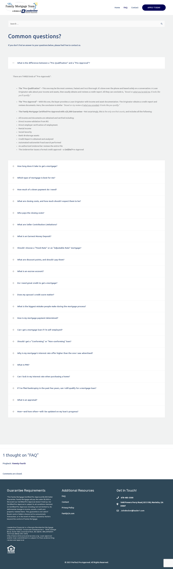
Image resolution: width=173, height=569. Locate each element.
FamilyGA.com (68, 513)
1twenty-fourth (19, 463)
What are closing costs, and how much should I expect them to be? (49, 201)
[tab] (86, 63)
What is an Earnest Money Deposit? (34, 236)
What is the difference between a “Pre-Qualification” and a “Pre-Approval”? (53, 63)
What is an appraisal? (27, 400)
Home (117, 7)
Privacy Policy (68, 508)
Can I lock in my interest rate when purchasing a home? (43, 376)
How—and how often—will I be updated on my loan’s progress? (47, 411)
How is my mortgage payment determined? (37, 318)
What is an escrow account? (30, 271)
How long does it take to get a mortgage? (37, 166)
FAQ (125, 7)
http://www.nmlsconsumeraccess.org (23, 536)
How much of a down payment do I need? (37, 189)
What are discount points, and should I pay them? (40, 259)
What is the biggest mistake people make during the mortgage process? (51, 306)
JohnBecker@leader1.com (132, 511)
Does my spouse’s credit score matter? (35, 294)
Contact (134, 7)
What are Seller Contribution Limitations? (37, 224)
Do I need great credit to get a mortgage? (37, 283)
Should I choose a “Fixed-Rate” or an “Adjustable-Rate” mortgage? (49, 248)
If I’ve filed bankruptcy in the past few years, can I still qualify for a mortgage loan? (56, 388)
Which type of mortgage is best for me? (36, 178)
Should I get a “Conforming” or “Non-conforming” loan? (44, 341)
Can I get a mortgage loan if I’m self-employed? (39, 330)
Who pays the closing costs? (30, 213)
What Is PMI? (23, 365)
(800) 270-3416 (21, 534)
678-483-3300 (127, 498)
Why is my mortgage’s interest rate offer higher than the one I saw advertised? (55, 353)
